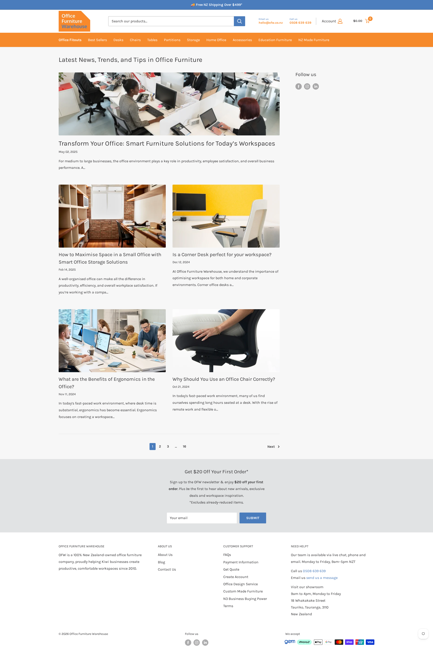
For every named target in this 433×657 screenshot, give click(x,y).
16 (184, 446)
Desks (118, 40)
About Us (165, 555)
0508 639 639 (314, 571)
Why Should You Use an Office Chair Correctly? (224, 379)
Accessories (242, 40)
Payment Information (240, 562)
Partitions (172, 40)
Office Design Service (240, 584)
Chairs (135, 40)
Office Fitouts (70, 40)
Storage (193, 40)
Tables (152, 40)
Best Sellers (97, 40)
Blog (161, 562)
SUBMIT (252, 518)
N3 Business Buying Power (245, 599)
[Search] (239, 21)
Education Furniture (275, 40)
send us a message (322, 578)
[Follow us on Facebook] (298, 86)
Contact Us (167, 569)
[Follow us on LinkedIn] (316, 86)
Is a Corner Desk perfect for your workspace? (222, 255)
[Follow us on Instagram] (307, 86)
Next (271, 447)
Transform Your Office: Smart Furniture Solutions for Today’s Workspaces (167, 143)
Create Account (235, 577)
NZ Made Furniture (313, 40)
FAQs (227, 555)
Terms (228, 606)
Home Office (216, 40)
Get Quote (231, 569)
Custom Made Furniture (243, 591)
